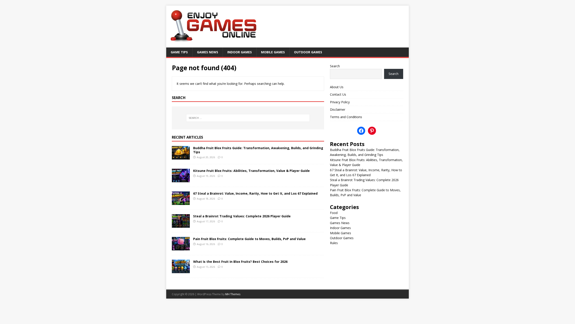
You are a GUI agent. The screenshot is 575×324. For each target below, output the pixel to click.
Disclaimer (337, 109)
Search (335, 66)
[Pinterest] (372, 131)
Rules (334, 243)
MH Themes (232, 294)
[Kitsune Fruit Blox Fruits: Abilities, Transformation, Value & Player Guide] (181, 179)
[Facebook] (361, 131)
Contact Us (338, 94)
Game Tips (179, 52)
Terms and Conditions (346, 117)
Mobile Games (273, 52)
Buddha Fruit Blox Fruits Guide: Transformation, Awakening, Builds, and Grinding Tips (258, 150)
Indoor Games (239, 52)
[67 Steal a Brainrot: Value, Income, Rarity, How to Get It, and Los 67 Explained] (181, 202)
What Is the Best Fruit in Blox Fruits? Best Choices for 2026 (240, 261)
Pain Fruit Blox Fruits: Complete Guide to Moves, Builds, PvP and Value (249, 239)
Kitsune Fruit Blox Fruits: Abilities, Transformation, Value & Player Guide (251, 171)
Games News (207, 52)
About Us (336, 87)
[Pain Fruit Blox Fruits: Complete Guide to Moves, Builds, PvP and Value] (181, 247)
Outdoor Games (308, 52)
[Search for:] (247, 118)
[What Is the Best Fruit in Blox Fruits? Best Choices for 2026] (181, 270)
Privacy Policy (340, 102)
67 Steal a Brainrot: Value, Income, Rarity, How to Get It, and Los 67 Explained (255, 193)
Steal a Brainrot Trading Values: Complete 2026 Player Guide (242, 216)
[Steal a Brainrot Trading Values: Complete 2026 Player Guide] (181, 225)
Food (334, 213)
